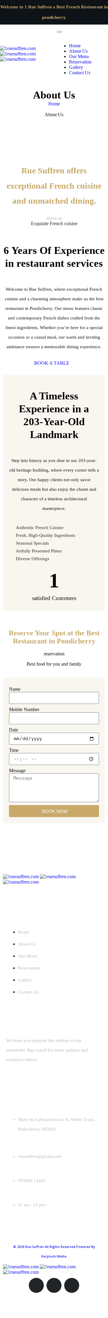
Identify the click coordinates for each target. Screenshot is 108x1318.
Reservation (80, 61)
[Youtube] (71, 1285)
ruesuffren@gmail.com (39, 1156)
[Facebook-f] (54, 1285)
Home (75, 45)
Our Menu (79, 56)
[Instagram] (36, 1285)
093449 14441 (32, 1180)
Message (17, 770)
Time (14, 750)
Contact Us (79, 72)
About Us (78, 51)
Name (14, 689)
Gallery (76, 67)
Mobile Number (24, 709)
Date (13, 729)
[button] (54, 363)
